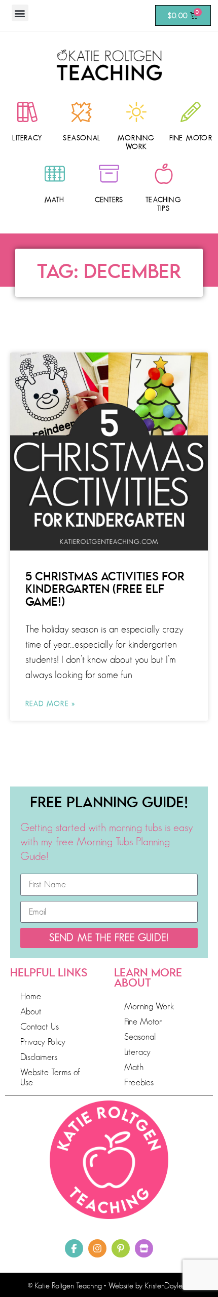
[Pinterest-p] (121, 1248)
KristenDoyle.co (167, 1285)
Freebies (139, 1082)
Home (30, 996)
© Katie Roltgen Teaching (65, 1285)
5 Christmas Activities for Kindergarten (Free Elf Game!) (105, 590)
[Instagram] (97, 1248)
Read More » (50, 703)
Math (54, 199)
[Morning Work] (136, 112)
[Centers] (109, 174)
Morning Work (136, 142)
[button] (20, 13)
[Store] (144, 1248)
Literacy (27, 138)
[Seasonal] (81, 112)
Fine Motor (190, 138)
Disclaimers (38, 1057)
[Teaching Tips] (164, 174)
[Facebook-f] (74, 1248)
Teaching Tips (163, 203)
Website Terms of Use (50, 1077)
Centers (109, 199)
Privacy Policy (42, 1042)
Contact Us (39, 1026)
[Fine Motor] (190, 112)
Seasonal (81, 138)
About (31, 1011)
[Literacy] (27, 112)
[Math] (55, 174)
